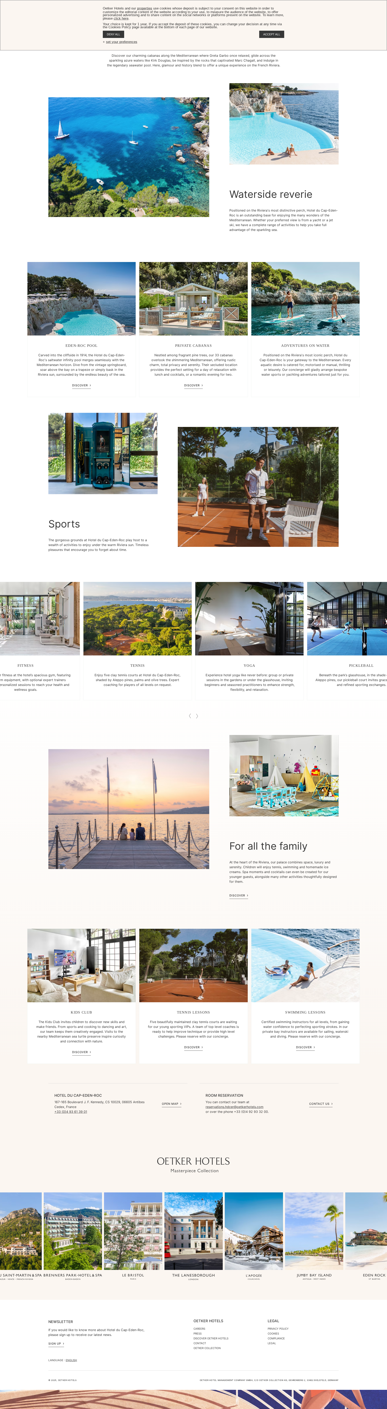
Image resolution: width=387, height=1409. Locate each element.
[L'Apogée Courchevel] (254, 1277)
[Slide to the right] (197, 716)
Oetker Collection (207, 1348)
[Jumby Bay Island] (314, 1277)
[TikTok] (169, 1149)
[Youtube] (185, 1149)
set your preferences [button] (121, 42)
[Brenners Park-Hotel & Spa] (73, 1277)
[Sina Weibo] (218, 1149)
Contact (200, 1343)
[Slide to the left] (190, 716)
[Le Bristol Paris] (133, 1277)
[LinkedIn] (202, 1149)
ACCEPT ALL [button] (271, 34)
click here (121, 18)
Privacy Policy (278, 1328)
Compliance (276, 1338)
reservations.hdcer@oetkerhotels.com (234, 1107)
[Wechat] (210, 1149)
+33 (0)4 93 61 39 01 (70, 1112)
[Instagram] (177, 1149)
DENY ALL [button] (113, 34)
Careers (199, 1328)
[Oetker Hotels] (193, 1165)
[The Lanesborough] (193, 1277)
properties (144, 8)
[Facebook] (193, 1149)
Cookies (273, 1333)
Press (198, 1333)
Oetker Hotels (208, 1321)
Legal (273, 1321)
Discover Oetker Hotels (211, 1338)
